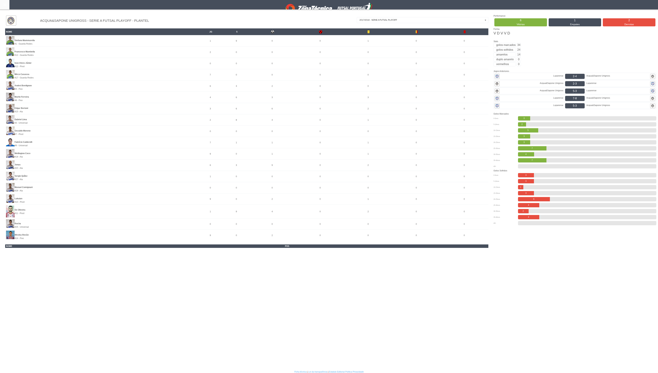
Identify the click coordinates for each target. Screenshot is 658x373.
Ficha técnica (300, 372)
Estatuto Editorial (337, 372)
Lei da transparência (317, 372)
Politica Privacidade (354, 372)
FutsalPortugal (329, 4)
